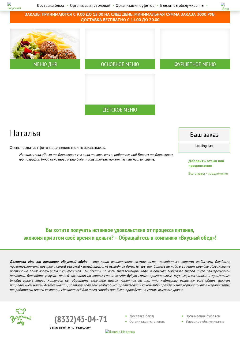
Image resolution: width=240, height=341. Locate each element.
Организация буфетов (135, 5)
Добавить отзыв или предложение (206, 163)
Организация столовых (147, 321)
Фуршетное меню (195, 64)
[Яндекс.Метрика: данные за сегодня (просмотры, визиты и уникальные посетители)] (120, 332)
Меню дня (45, 64)
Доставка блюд (50, 5)
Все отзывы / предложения (208, 173)
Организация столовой (90, 5)
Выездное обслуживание (182, 5)
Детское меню (120, 109)
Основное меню (120, 64)
